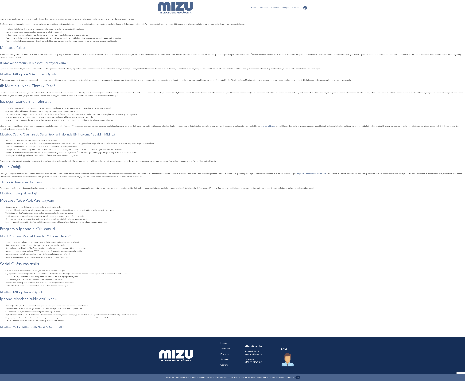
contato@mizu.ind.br (255, 354)
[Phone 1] (305, 8)
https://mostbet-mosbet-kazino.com (311, 174)
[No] (462, 377)
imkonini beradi (269, 126)
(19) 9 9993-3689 (253, 362)
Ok (298, 377)
